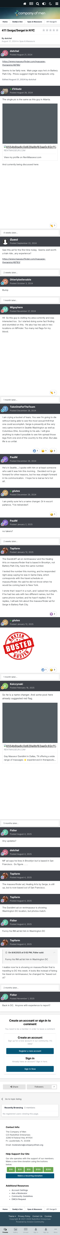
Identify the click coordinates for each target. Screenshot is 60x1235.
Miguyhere (16, 307)
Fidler (13, 830)
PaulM (13, 457)
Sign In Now (30, 1069)
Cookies (48, 1216)
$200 (48, 1169)
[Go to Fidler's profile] (5, 832)
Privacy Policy (24, 1216)
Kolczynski (16, 684)
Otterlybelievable (20, 279)
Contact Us (37, 1216)
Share (15, 1087)
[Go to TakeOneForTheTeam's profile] (5, 409)
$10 (11, 1169)
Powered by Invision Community (30, 1222)
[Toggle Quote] (6, 952)
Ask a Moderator (19, 1193)
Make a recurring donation (30, 1176)
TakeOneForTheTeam (22, 406)
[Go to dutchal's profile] (5, 53)
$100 (38, 1169)
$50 (29, 1169)
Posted (21, 54)
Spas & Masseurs (27, 41)
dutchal (8, 38)
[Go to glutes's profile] (5, 493)
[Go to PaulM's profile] (5, 459)
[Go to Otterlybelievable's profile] (5, 282)
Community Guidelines (22, 1196)
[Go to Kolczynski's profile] (5, 686)
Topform (15, 548)
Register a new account (30, 1051)
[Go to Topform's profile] (5, 550)
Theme (11, 1216)
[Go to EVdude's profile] (5, 91)
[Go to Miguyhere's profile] (5, 309)
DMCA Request (19, 1199)
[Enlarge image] (30, 147)
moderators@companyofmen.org (27, 1145)
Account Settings (20, 1190)
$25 (20, 1169)
